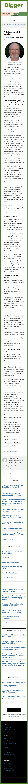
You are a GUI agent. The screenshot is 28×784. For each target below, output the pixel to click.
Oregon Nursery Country (10, 743)
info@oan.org (16, 716)
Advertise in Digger (9, 770)
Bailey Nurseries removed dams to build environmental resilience (13, 487)
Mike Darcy (7, 752)
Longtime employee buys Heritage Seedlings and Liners (13, 534)
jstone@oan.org (6, 468)
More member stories (8, 703)
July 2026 (5, 558)
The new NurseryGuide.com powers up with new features (12, 494)
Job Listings (7, 766)
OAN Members (8, 741)
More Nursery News (7, 539)
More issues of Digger (8, 577)
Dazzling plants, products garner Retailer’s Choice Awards (14, 648)
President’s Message (9, 754)
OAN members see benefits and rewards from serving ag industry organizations (13, 684)
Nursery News (7, 727)
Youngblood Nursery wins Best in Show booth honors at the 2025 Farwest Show (14, 655)
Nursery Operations (9, 732)
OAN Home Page (8, 763)
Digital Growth (8, 757)
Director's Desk (13, 451)
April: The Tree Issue (9, 573)
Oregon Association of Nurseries (16, 780)
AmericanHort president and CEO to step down (12, 523)
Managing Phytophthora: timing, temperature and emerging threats (13, 597)
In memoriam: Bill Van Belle (12, 528)
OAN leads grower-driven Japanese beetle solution (11, 516)
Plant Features (8, 738)
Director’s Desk (8, 750)
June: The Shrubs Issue (10, 562)
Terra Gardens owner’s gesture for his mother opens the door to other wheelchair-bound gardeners (13, 502)
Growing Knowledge (9, 729)
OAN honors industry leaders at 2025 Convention (13, 697)
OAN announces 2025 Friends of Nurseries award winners (13, 510)
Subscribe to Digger (9, 768)
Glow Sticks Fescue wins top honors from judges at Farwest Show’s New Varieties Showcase (14, 663)
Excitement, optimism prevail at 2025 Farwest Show (13, 642)
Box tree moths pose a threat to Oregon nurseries (13, 590)
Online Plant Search (9, 773)
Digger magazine (14, 6)
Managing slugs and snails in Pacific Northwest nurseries (12, 605)
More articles (5, 623)
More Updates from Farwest (10, 670)
